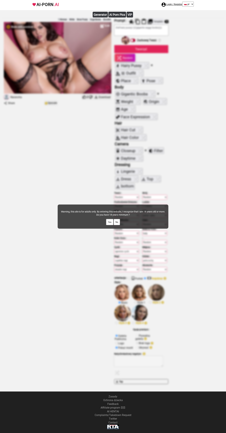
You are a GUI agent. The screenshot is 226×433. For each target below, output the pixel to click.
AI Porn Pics (117, 14)
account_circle (163, 4)
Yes (110, 222)
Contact (112, 422)
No (116, 222)
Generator (100, 14)
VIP (130, 14)
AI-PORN (48, 4)
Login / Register (174, 4)
